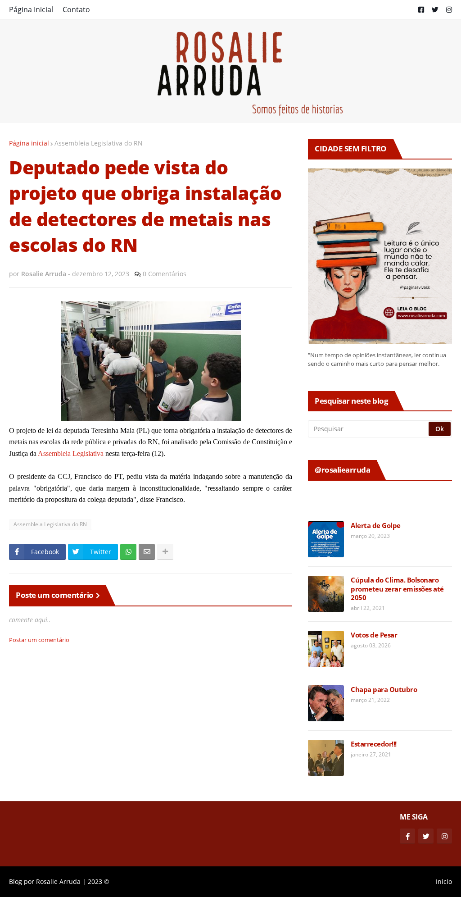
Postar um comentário (39, 640)
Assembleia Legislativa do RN (98, 143)
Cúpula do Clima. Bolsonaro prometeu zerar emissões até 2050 (397, 589)
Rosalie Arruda (58, 881)
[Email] (147, 552)
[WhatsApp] (128, 552)
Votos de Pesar (374, 635)
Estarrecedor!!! (374, 744)
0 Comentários (164, 273)
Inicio (444, 881)
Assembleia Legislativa (71, 453)
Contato (76, 9)
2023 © (98, 881)
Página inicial (29, 143)
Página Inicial (31, 9)
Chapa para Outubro (384, 689)
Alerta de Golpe (376, 525)
